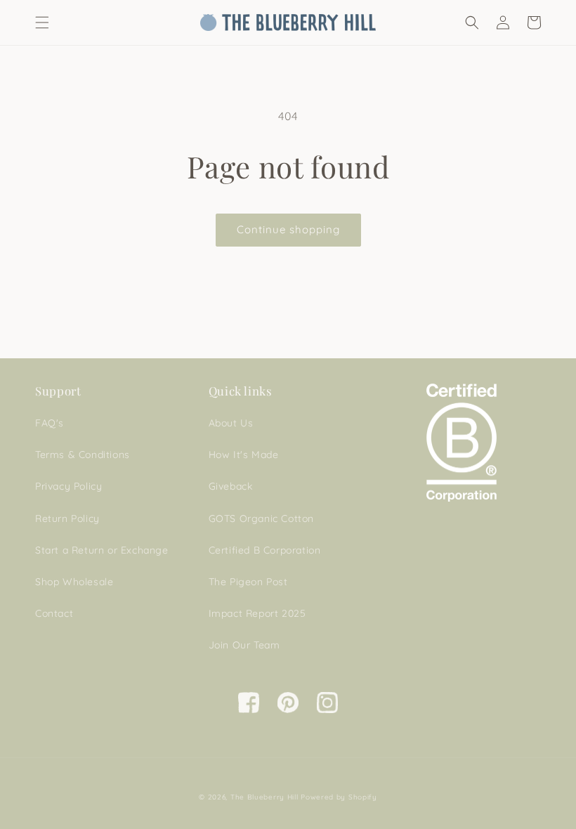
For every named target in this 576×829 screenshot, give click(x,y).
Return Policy (67, 518)
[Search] (472, 22)
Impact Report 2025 (257, 613)
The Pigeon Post (248, 581)
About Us (231, 423)
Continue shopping (288, 229)
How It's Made (244, 454)
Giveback (231, 486)
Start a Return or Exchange (102, 550)
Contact (54, 613)
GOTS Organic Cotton (261, 518)
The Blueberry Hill (264, 797)
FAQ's (49, 423)
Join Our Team (244, 645)
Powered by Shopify (339, 797)
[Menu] (42, 22)
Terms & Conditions (82, 454)
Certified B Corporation (265, 550)
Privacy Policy (68, 486)
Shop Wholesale (74, 581)
